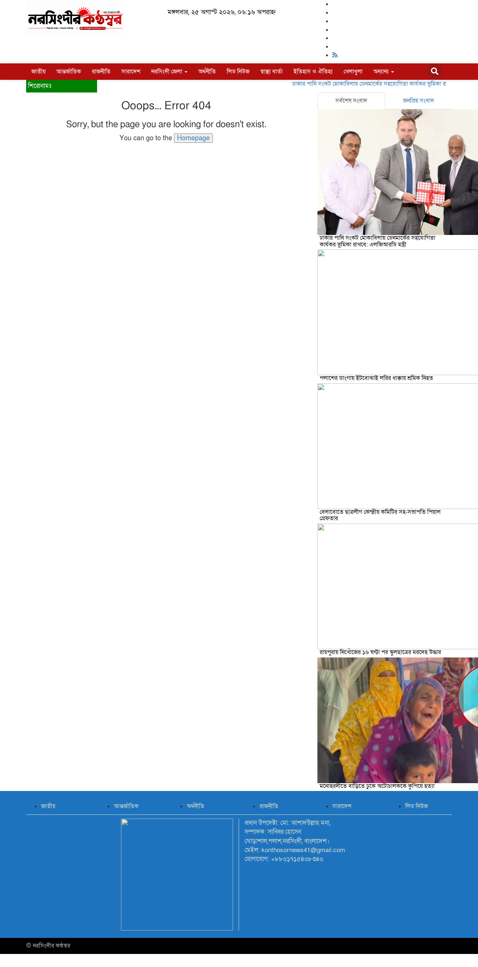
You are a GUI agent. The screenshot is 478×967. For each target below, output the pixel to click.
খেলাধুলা (353, 71)
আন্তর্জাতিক (68, 71)
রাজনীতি (101, 71)
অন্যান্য (381, 71)
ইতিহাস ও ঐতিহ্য (313, 71)
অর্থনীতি (207, 71)
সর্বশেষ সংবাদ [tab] (351, 101)
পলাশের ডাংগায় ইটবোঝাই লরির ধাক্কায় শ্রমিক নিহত (376, 378)
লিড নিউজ (238, 71)
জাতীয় (38, 71)
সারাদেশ (130, 71)
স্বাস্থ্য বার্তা (271, 71)
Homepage (193, 138)
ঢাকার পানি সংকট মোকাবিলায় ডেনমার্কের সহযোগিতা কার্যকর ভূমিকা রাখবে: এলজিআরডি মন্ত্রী (377, 241)
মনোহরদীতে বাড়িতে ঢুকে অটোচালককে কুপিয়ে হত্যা (377, 786)
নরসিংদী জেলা (167, 71)
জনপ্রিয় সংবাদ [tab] (418, 101)
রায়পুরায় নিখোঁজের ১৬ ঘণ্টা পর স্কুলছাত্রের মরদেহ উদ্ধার (380, 652)
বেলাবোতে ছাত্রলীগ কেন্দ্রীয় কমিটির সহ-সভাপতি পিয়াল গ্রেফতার (380, 515)
